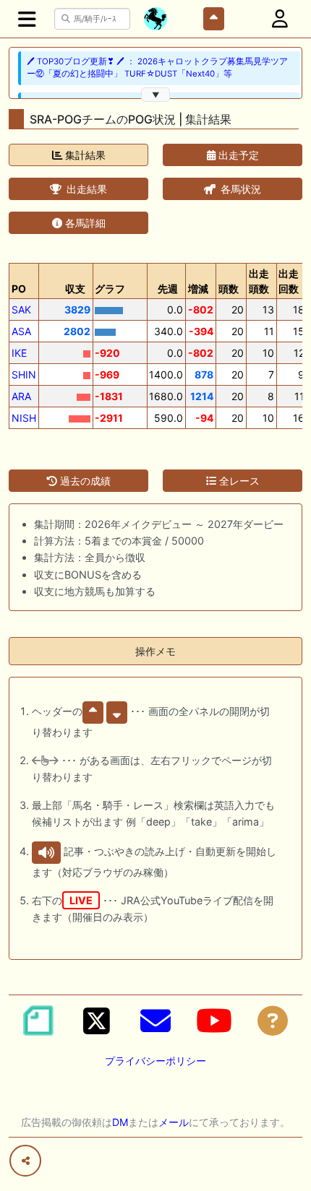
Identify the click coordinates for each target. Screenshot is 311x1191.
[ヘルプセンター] (272, 1020)
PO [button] (19, 288)
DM (120, 1122)
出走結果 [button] (85, 189)
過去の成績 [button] (84, 481)
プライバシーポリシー (155, 1060)
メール (173, 1122)
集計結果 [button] (84, 155)
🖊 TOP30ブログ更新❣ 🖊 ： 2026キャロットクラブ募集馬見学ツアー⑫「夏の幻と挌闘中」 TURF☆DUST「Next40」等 (157, 67)
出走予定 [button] (237, 155)
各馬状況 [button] (239, 189)
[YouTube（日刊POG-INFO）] (214, 1020)
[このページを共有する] (25, 1161)
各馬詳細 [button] (84, 223)
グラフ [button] (110, 288)
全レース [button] (238, 481)
